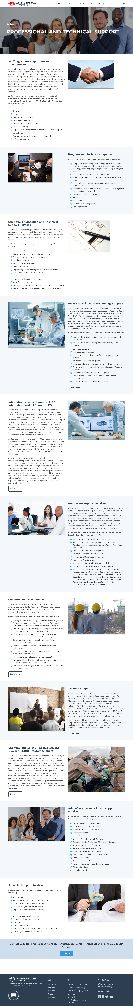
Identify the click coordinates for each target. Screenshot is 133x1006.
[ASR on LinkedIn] (99, 997)
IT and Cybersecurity (76, 988)
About (59, 4)
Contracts (86, 4)
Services (71, 4)
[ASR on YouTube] (111, 997)
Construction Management (79, 985)
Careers (101, 4)
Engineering (73, 994)
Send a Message (106, 987)
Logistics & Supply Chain (78, 991)
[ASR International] (22, 981)
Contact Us (66, 953)
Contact (114, 4)
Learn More (75, 387)
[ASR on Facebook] (103, 997)
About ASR (52, 985)
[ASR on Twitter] (106, 997)
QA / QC (71, 997)
